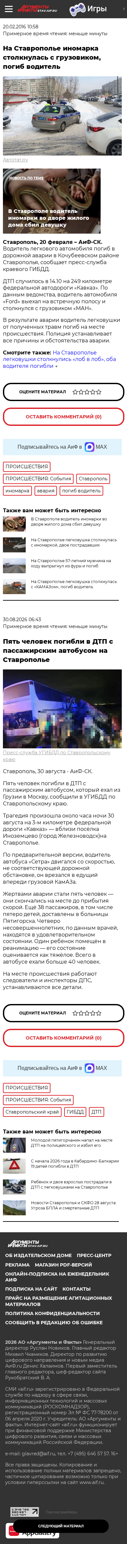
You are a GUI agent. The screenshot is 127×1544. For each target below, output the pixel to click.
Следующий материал (61, 1526)
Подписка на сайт (31, 1289)
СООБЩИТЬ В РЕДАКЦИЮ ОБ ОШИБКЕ (54, 1323)
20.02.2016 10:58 (20, 27)
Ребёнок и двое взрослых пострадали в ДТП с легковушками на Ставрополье (71, 1184)
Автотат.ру (15, 160)
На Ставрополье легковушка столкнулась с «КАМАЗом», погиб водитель (74, 584)
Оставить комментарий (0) (64, 417)
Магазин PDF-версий (63, 1265)
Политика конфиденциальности (52, 1313)
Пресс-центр (94, 1255)
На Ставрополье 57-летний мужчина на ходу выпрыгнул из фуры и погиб (71, 563)
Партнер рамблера (61, 1512)
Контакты (77, 1289)
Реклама (17, 1265)
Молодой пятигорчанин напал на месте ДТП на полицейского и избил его (71, 1143)
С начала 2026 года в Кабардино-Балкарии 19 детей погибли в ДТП (75, 1164)
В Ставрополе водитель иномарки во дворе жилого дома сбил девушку (69, 522)
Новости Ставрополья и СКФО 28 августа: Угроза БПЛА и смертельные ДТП (74, 1205)
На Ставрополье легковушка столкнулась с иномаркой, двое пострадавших (74, 542)
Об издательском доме (38, 1255)
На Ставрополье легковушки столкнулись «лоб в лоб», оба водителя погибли (59, 359)
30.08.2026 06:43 (22, 619)
